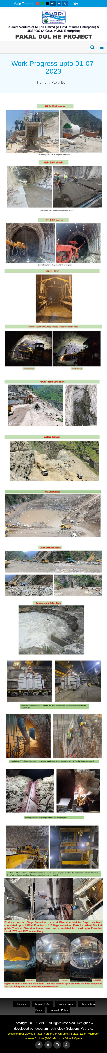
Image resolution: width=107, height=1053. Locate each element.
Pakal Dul (59, 82)
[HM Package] (52, 878)
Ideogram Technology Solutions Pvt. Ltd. (63, 1028)
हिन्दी (76, 4)
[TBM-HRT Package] (52, 103)
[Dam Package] (52, 269)
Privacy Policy (65, 1004)
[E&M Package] (52, 657)
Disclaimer (21, 1004)
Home (42, 82)
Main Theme (23, 4)
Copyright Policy (59, 1010)
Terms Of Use (42, 1004)
